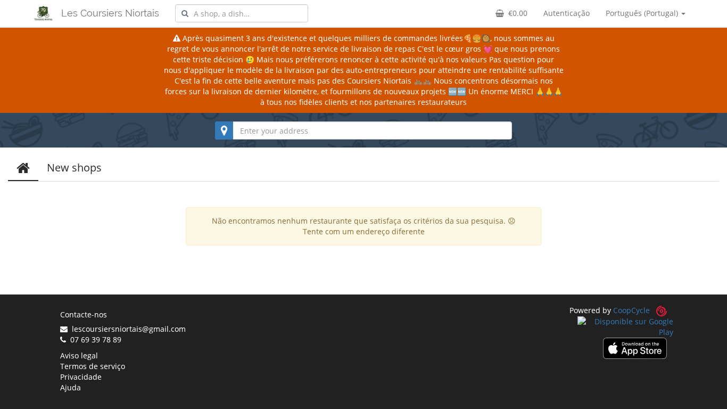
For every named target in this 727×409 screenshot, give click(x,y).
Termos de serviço (92, 366)
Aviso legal (79, 355)
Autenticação (566, 13)
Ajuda (70, 387)
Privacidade (81, 377)
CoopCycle (631, 310)
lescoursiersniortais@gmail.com (127, 329)
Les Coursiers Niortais (110, 13)
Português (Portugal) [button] (643, 13)
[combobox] (241, 13)
